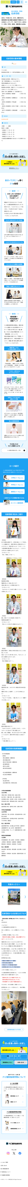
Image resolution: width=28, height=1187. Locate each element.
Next (25, 897)
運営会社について (6, 1171)
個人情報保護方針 (5, 1168)
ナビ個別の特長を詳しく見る (14, 450)
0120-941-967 (4, 119)
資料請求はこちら (13, 168)
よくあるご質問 (4, 1162)
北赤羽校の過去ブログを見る (14, 1029)
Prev (2, 897)
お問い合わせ (20, 1062)
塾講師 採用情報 (6, 1175)
